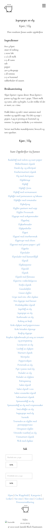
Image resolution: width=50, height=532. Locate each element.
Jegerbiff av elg (25, 309)
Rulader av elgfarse (25, 377)
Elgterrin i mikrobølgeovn (25, 280)
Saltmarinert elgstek (25, 397)
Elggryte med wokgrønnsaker (25, 216)
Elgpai (25, 232)
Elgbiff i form (25, 188)
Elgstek (25, 272)
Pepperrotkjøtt (25, 360)
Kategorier (36, 495)
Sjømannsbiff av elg (25, 401)
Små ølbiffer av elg (25, 409)
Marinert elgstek (25, 352)
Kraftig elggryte (25, 333)
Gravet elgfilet (25, 292)
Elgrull (25, 260)
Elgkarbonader (25, 224)
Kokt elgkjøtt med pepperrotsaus (25, 325)
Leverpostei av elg (25, 344)
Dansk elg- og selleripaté (25, 168)
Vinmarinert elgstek (25, 436)
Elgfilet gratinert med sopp (25, 208)
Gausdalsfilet (25, 288)
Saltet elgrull (25, 385)
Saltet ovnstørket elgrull (25, 393)
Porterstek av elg (25, 364)
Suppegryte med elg (25, 413)
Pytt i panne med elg (25, 368)
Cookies (38, 498)
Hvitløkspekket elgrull (25, 305)
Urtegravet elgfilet (25, 428)
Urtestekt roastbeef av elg (25, 432)
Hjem (10, 495)
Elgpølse (25, 248)
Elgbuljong (25, 204)
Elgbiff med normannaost (25, 192)
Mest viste (28, 498)
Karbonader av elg (25, 317)
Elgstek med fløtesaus (25, 276)
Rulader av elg (25, 372)
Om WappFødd (22, 495)
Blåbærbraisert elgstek (25, 163)
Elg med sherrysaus (25, 176)
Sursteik (25, 417)
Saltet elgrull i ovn (25, 389)
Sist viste (18, 498)
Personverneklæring (25, 502)
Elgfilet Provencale (25, 212)
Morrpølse (25, 356)
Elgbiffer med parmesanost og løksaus (25, 196)
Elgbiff (25, 184)
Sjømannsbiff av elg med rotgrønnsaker (25, 405)
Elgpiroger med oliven (25, 240)
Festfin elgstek (25, 284)
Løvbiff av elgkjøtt (25, 348)
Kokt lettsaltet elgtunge (25, 329)
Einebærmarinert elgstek (25, 172)
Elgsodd (25, 268)
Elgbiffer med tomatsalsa (25, 200)
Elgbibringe (25, 180)
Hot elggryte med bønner (25, 301)
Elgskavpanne (25, 264)
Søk (11, 465)
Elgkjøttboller (25, 228)
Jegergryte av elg (25, 313)
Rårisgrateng (25, 381)
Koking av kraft (25, 321)
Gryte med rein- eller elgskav (25, 297)
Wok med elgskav (25, 440)
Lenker (9, 498)
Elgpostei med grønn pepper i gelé (25, 244)
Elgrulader (25, 252)
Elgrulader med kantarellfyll (25, 256)
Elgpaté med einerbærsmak (25, 236)
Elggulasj (25, 220)
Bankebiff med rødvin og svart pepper (25, 159)
